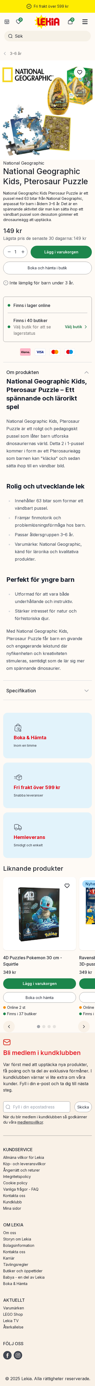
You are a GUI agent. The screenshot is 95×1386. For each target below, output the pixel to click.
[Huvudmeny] (85, 22)
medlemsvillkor (30, 1122)
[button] (70, 21)
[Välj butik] (7, 21)
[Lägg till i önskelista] (80, 72)
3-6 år (15, 53)
